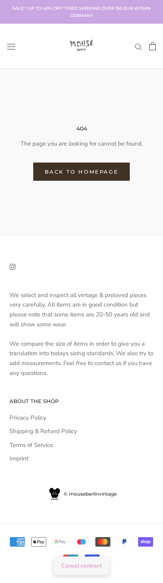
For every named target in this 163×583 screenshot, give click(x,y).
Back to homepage (82, 171)
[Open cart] (152, 46)
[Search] (138, 46)
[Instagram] (12, 266)
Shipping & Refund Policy (43, 431)
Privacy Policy (27, 418)
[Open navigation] (11, 46)
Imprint (18, 458)
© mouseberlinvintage (90, 494)
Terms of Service (31, 445)
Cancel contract (81, 566)
